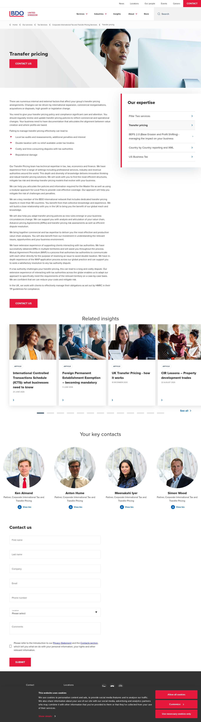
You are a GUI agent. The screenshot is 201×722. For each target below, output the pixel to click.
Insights (117, 13)
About (131, 13)
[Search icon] (158, 13)
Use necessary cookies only (176, 714)
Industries (99, 13)
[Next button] (196, 374)
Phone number (19, 598)
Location (15, 610)
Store (146, 13)
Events (164, 3)
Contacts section (89, 643)
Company (17, 569)
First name (17, 540)
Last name (17, 554)
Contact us (23, 303)
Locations (134, 3)
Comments (17, 626)
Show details (45, 716)
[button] (192, 3)
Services (80, 13)
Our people (150, 3)
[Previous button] (5, 374)
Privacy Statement (62, 643)
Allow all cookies (176, 694)
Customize (174, 704)
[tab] (40, 413)
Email (14, 583)
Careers (176, 3)
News (121, 3)
